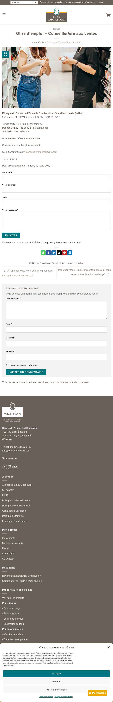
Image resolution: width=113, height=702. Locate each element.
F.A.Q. (5, 495)
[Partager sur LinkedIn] (69, 252)
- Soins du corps (10, 613)
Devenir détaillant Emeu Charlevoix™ (22, 576)
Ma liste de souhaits (12, 543)
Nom (9, 324)
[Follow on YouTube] (15, 467)
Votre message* (10, 210)
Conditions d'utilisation (14, 511)
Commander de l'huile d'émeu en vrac (22, 581)
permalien (79, 263)
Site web (10, 351)
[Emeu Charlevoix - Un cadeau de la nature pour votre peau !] (56, 14)
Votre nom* (7, 172)
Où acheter (8, 490)
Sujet (4, 197)
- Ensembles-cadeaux (13, 624)
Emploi (56, 29)
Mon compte (8, 538)
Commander (8, 553)
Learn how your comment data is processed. (66, 382)
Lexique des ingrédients (14, 521)
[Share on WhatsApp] (43, 252)
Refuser (56, 681)
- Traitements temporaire (15, 639)
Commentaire (13, 298)
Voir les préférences (56, 689)
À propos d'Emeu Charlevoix (17, 485)
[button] (108, 647)
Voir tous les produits (13, 598)
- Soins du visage (11, 608)
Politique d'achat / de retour (16, 500)
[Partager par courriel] (59, 252)
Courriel (10, 338)
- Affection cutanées (12, 634)
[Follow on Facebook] (5, 467)
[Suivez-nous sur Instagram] (10, 467)
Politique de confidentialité (64, 697)
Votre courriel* (9, 185)
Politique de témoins (46, 697)
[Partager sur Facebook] (48, 252)
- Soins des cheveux (12, 618)
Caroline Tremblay (71, 42)
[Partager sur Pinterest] (64, 252)
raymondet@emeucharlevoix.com (39, 152)
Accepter (56, 673)
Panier (5, 548)
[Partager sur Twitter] (53, 252)
